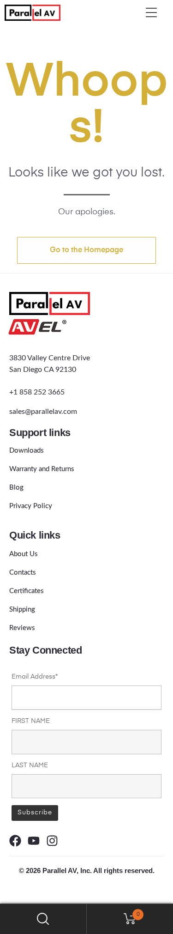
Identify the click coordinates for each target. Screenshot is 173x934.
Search (43, 919)
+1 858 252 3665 (37, 392)
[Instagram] (52, 841)
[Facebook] (15, 841)
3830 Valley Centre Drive (49, 358)
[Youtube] (34, 841)
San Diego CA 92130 (42, 369)
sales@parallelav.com (43, 411)
